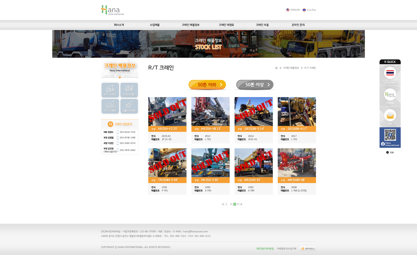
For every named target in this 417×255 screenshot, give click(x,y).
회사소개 (119, 24)
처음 (223, 204)
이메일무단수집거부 (286, 248)
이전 (226, 204)
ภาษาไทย (311, 10)
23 (238, 204)
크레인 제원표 (226, 24)
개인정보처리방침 (265, 248)
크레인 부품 (262, 24)
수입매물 (154, 24)
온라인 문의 (298, 24)
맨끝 (241, 204)
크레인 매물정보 (190, 24)
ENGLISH (295, 10)
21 (231, 204)
